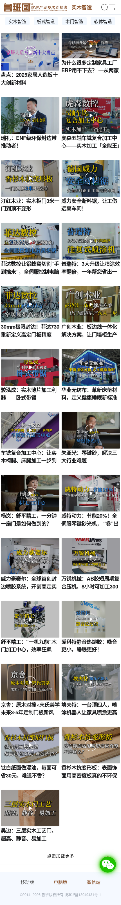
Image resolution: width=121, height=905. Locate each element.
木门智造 (74, 21)
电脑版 (60, 882)
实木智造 (81, 7)
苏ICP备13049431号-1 (83, 894)
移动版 (27, 882)
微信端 (93, 882)
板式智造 (46, 21)
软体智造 (103, 21)
